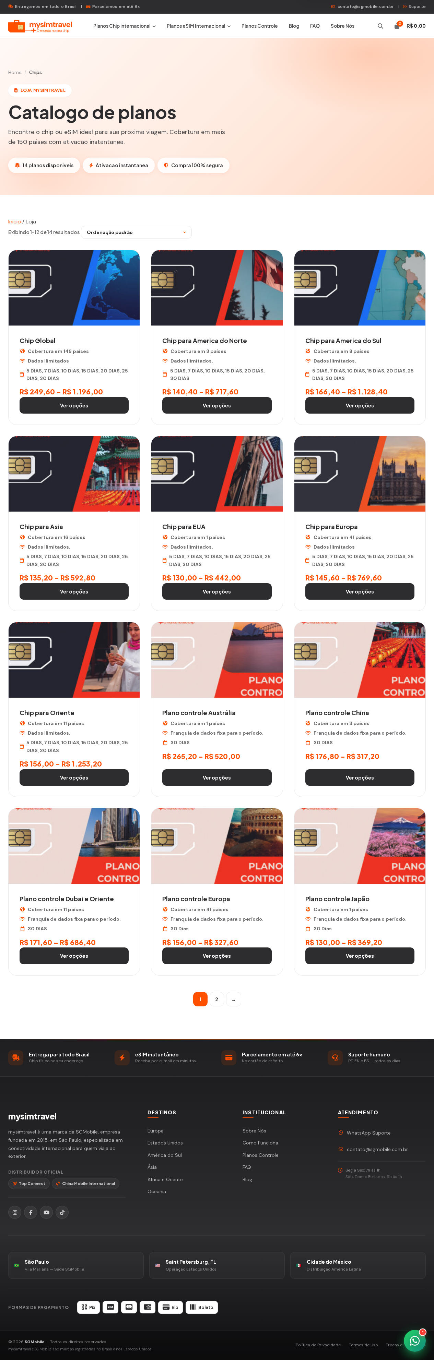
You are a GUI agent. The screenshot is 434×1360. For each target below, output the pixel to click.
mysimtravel (32, 1116)
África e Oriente (165, 1179)
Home (15, 72)
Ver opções (74, 405)
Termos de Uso (363, 1345)
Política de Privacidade (318, 1345)
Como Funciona (260, 1143)
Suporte (417, 6)
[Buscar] (380, 26)
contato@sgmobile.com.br (366, 6)
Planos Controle (260, 26)
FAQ (315, 26)
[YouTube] (46, 1212)
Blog (294, 26)
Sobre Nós (342, 26)
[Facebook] (30, 1212)
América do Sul (165, 1155)
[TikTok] (62, 1212)
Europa (156, 1131)
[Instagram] (14, 1212)
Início (14, 221)
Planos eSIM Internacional (196, 26)
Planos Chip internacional (121, 26)
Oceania (157, 1191)
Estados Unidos (165, 1143)
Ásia (152, 1167)
